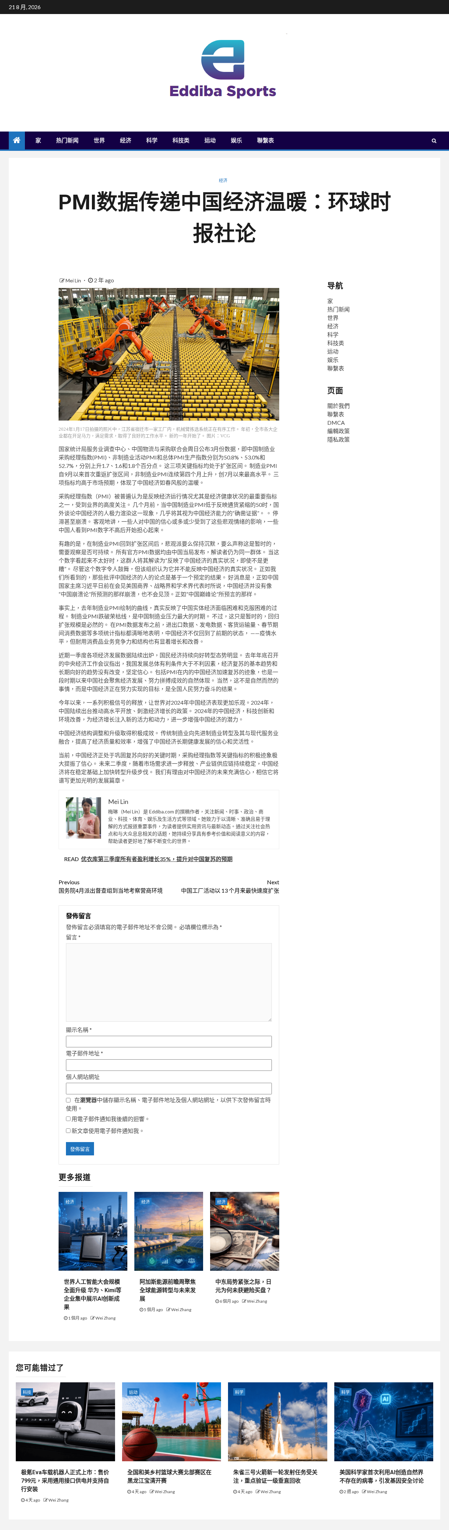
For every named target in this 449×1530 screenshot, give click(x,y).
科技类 (181, 140)
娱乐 (236, 140)
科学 (152, 140)
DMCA (336, 422)
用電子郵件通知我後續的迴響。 (111, 1118)
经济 (125, 140)
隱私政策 (338, 439)
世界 (99, 140)
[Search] (434, 140)
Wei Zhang (105, 1318)
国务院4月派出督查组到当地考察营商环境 (111, 886)
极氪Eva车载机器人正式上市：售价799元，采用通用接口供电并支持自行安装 (65, 1480)
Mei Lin (74, 280)
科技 (27, 1392)
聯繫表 (265, 140)
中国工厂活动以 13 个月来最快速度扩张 (230, 886)
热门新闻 (67, 140)
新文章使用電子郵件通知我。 (108, 1130)
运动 (210, 140)
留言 (73, 937)
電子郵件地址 (84, 1053)
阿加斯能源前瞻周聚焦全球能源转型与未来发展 (168, 1290)
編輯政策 (338, 431)
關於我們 (338, 405)
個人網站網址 (83, 1076)
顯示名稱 (79, 1029)
